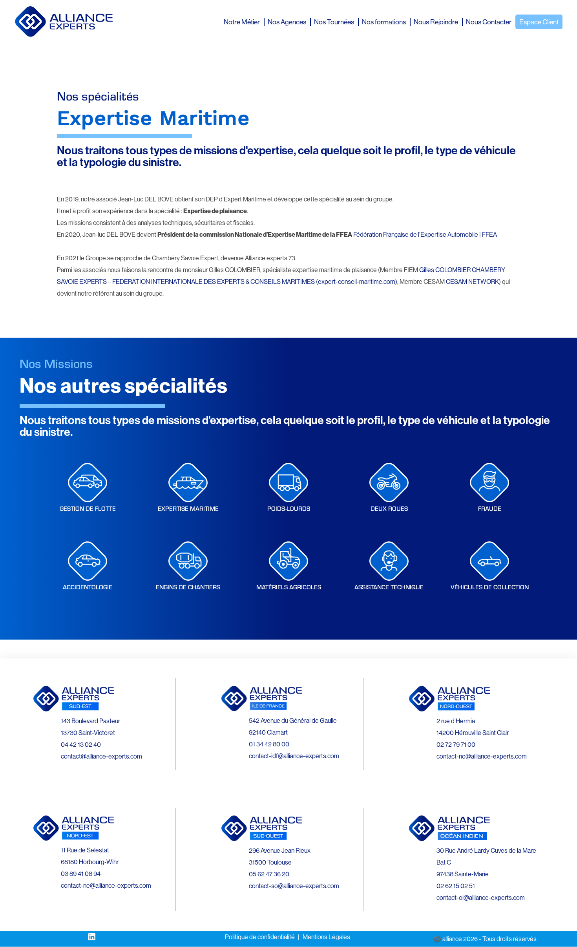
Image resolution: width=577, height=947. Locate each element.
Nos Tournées (334, 22)
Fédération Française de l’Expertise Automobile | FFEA (425, 234)
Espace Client (539, 22)
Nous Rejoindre (436, 22)
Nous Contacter (488, 22)
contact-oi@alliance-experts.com (480, 897)
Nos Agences (287, 22)
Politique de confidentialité (260, 937)
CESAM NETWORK (472, 281)
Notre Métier (242, 22)
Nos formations (384, 22)
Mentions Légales (326, 937)
